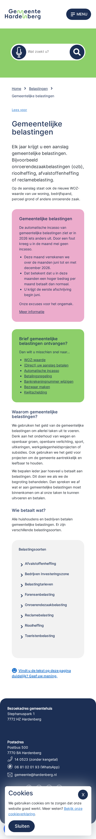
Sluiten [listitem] (22, 826)
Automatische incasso (41, 370)
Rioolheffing (34, 625)
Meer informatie (31, 312)
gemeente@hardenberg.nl (36, 774)
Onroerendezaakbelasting (46, 605)
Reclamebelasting (39, 615)
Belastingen (38, 88)
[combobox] (45, 51)
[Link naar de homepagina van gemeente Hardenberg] (23, 14)
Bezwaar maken (37, 387)
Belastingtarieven (39, 584)
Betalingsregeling (38, 376)
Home (16, 88)
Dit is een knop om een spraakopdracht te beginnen (19, 52)
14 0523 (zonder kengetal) (36, 759)
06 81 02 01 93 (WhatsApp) (37, 767)
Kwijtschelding (35, 392)
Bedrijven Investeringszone (47, 574)
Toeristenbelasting (40, 636)
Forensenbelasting (40, 594)
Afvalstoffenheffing (40, 563)
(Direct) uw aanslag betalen (46, 365)
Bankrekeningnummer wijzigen (48, 381)
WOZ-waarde (35, 360)
